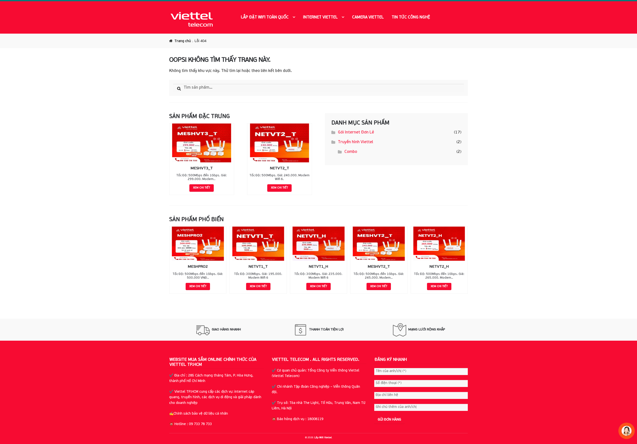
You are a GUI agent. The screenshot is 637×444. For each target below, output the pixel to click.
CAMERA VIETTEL (368, 17)
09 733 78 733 (200, 424)
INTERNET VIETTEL (320, 17)
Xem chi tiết (201, 188)
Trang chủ (182, 41)
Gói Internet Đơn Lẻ (356, 132)
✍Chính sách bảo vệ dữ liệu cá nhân (199, 414)
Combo (350, 152)
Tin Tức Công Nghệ (411, 17)
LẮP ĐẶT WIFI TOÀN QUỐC (265, 17)
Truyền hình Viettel (355, 142)
